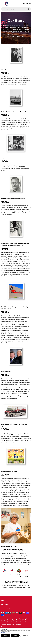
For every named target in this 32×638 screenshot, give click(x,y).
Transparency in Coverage (8, 627)
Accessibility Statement (7, 624)
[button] (16, 592)
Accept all (5, 635)
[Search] (29, 9)
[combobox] (16, 9)
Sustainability (19, 624)
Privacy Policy (3, 632)
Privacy (18, 627)
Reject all (15, 635)
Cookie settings (25, 635)
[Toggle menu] (2, 4)
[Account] (24, 4)
